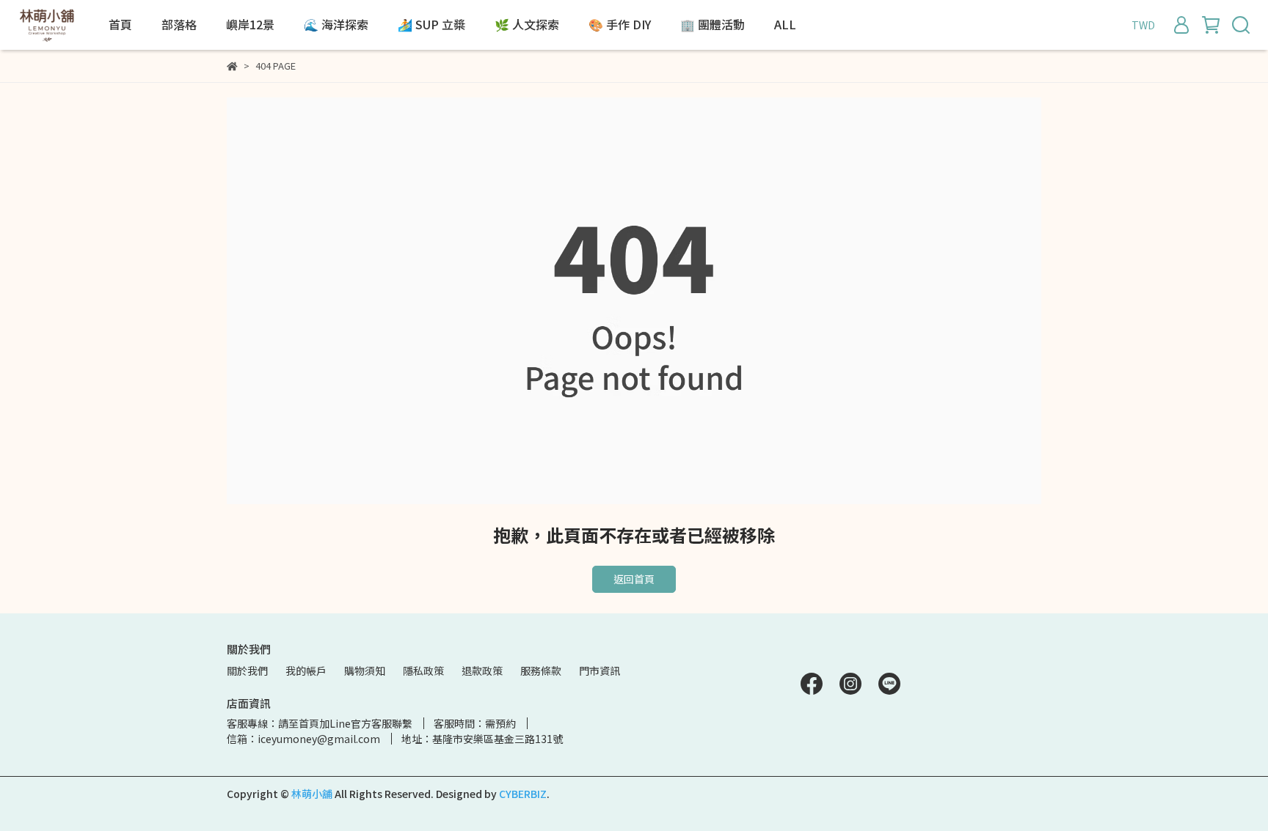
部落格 (179, 24)
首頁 (120, 24)
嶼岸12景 (250, 24)
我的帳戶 (306, 670)
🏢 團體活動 (712, 24)
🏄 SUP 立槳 (431, 24)
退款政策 (482, 670)
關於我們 (247, 670)
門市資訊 (599, 670)
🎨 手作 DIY (620, 24)
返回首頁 (634, 579)
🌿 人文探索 (527, 24)
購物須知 (364, 670)
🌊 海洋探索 (336, 24)
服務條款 (540, 670)
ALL (785, 24)
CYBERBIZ (523, 793)
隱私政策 (423, 670)
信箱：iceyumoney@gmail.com (303, 738)
